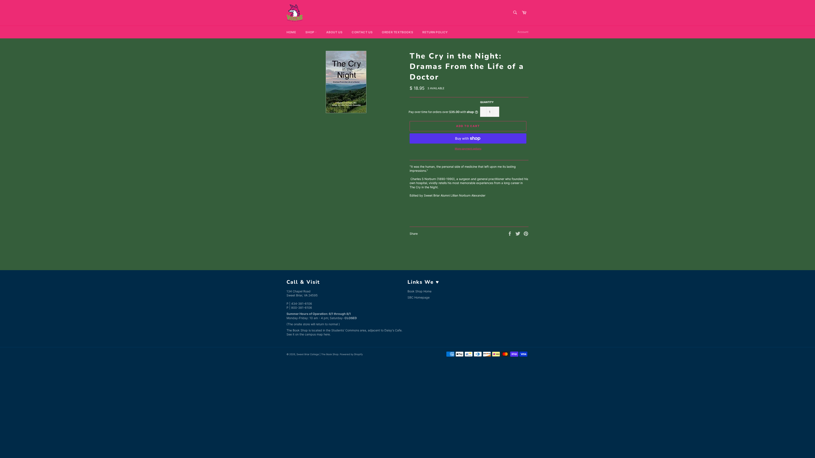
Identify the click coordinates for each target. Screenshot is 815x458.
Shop (310, 32)
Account (522, 32)
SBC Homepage (419, 297)
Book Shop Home (419, 291)
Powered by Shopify (351, 354)
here (327, 334)
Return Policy (435, 32)
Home (291, 32)
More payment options (468, 148)
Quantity (487, 102)
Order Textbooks (397, 32)
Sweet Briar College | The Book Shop (317, 354)
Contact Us (362, 32)
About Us (334, 32)
